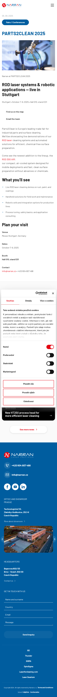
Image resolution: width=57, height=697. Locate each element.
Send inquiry (28, 634)
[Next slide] (54, 539)
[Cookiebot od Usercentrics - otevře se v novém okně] (36, 293)
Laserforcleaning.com (28, 672)
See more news (27, 429)
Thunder (28, 656)
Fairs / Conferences (15, 22)
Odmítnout (28, 401)
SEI (28, 650)
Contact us (8, 581)
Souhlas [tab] (10, 301)
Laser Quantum (28, 677)
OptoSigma (28, 666)
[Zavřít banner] (53, 293)
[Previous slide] (2, 539)
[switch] (50, 355)
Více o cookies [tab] (47, 301)
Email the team (13, 119)
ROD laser (7, 140)
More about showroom (13, 521)
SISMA (28, 661)
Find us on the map (15, 111)
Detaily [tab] (28, 301)
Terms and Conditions (45, 687)
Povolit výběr (28, 392)
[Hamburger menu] (52, 5)
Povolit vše (28, 384)
